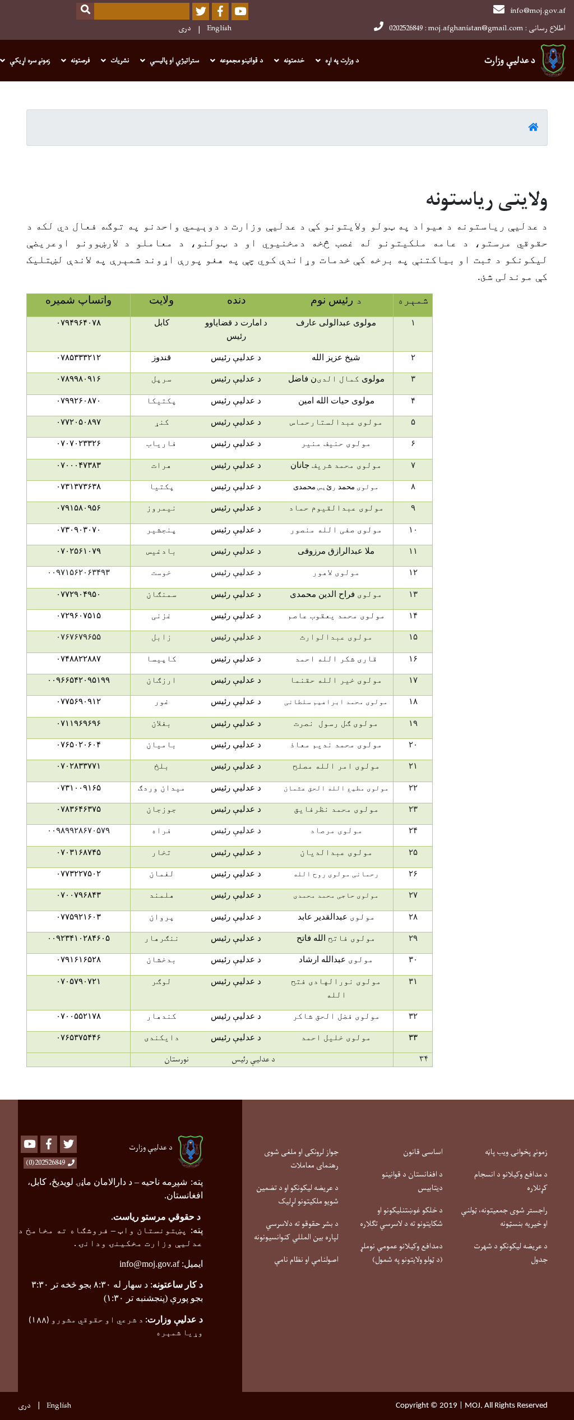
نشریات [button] (119, 60)
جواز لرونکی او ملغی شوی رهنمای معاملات (301, 1159)
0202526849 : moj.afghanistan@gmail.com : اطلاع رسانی (477, 28)
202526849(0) (45, 1163)
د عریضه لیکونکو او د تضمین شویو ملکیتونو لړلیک (297, 1194)
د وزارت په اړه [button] (342, 60)
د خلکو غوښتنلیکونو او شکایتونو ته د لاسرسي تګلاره (401, 1217)
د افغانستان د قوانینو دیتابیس (412, 1181)
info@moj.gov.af (538, 11)
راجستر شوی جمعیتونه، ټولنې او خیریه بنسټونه (504, 1217)
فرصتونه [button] (80, 60)
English (219, 28)
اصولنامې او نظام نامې (306, 1260)
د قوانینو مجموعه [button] (241, 60)
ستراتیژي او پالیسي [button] (174, 60)
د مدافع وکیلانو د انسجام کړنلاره (511, 1181)
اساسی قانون (423, 1152)
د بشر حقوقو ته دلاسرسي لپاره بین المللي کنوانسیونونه (296, 1230)
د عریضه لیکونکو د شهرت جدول (511, 1253)
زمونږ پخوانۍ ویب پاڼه (516, 1152)
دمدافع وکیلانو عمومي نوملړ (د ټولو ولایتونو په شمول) (401, 1253)
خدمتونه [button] (294, 60)
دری (184, 28)
